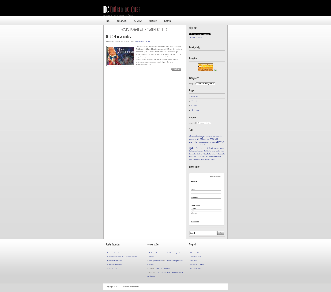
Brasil (195, 139)
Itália (191, 151)
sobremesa (217, 156)
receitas (213, 154)
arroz (216, 136)
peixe (218, 151)
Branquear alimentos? (115, 264)
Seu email (194, 181)
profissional (198, 154)
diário (220, 142)
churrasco (206, 139)
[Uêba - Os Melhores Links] (205, 71)
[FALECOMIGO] (138, 21)
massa (201, 151)
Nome (193, 189)
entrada (191, 145)
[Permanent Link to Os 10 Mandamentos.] (119, 36)
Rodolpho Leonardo (156, 253)
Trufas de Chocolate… (164, 268)
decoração (213, 142)
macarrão (196, 151)
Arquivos (192, 123)
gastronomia (198, 147)
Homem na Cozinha (197, 264)
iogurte (217, 148)
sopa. (191, 159)
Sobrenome (194, 197)
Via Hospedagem (196, 268)
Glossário (194, 105)
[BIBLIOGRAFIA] (153, 21)
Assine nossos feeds (196, 37)
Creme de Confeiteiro (114, 261)
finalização (200, 145)
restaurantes (193, 157)
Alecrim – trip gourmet (198, 253)
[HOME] (108, 21)
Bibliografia (194, 96)
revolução (200, 156)
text (194, 211)
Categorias (192, 84)
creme (200, 142)
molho (207, 150)
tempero (201, 159)
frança (206, 145)
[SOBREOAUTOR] (122, 21)
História (212, 148)
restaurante (220, 154)
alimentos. (210, 136)
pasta (215, 151)
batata (191, 139)
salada (205, 156)
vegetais (207, 159)
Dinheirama (194, 261)
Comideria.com (195, 257)
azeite (219, 136)
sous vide (196, 159)
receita (206, 153)
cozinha (193, 142)
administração (193, 136)
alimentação (201, 136)
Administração (140, 41)
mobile (195, 213)
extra (195, 145)
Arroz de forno (112, 268)
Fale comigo (194, 101)
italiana (222, 148)
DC (141, 287)
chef (200, 139)
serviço (211, 157)
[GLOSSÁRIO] (167, 21)
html (194, 208)
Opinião (148, 41)
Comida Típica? (113, 253)
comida (214, 138)
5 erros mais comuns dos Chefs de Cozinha (122, 257)
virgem (213, 159)
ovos (211, 151)
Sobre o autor (195, 110)
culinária (205, 142)
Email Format (195, 205)
